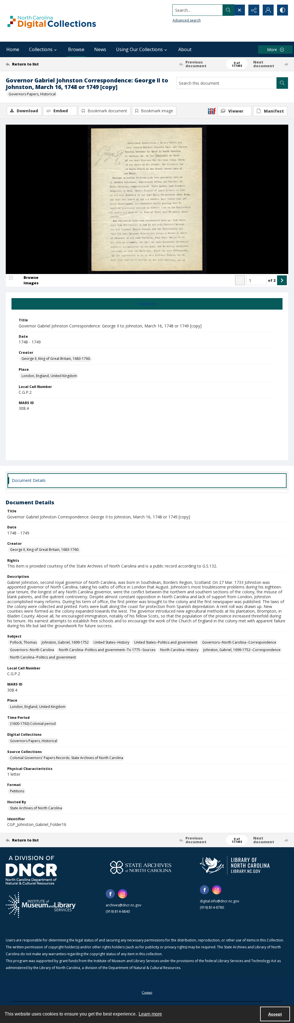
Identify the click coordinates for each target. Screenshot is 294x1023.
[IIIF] (211, 111)
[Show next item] (282, 280)
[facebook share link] (110, 893)
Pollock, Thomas (23, 642)
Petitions (17, 791)
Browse (76, 49)
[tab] (147, 303)
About (185, 49)
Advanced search (187, 20)
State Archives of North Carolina (36, 808)
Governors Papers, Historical (32, 94)
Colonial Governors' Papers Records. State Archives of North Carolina (66, 757)
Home (12, 49)
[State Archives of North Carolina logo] (141, 867)
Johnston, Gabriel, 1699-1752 (65, 642)
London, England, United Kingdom (49, 375)
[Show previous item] (240, 280)
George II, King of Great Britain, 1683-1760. (56, 358)
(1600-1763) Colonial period (33, 723)
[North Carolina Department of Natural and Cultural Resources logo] (31, 870)
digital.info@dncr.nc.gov (219, 901)
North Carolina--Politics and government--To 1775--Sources (107, 649)
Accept (275, 1014)
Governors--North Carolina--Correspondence (239, 642)
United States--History (111, 642)
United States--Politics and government (165, 642)
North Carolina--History (179, 649)
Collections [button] (41, 49)
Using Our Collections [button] (139, 49)
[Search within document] (282, 83)
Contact (147, 993)
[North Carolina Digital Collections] (52, 21)
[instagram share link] (122, 893)
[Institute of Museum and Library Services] (41, 905)
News (100, 49)
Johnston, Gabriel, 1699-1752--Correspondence (242, 649)
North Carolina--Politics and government (43, 657)
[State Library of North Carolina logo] (235, 865)
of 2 (272, 280)
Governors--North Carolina (32, 649)
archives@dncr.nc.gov (123, 905)
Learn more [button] (150, 1014)
